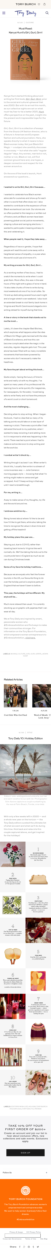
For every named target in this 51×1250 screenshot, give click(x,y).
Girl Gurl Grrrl (34, 654)
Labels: (6, 654)
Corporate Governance (12, 1239)
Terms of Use (30, 1239)
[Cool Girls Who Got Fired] (15, 695)
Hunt (41, 112)
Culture (30, 22)
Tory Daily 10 (28, 1109)
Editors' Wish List (19, 1106)
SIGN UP (25, 1152)
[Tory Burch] (25, 4)
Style (29, 732)
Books (14, 654)
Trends (37, 1109)
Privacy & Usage (16, 1232)
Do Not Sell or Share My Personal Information (23, 1235)
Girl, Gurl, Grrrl (33, 99)
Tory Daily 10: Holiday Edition (25, 738)
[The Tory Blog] (25, 13)
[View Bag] (44, 4)
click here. (30, 638)
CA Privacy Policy (33, 1232)
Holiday (32, 1106)
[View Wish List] (38, 4)
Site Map (44, 1239)
